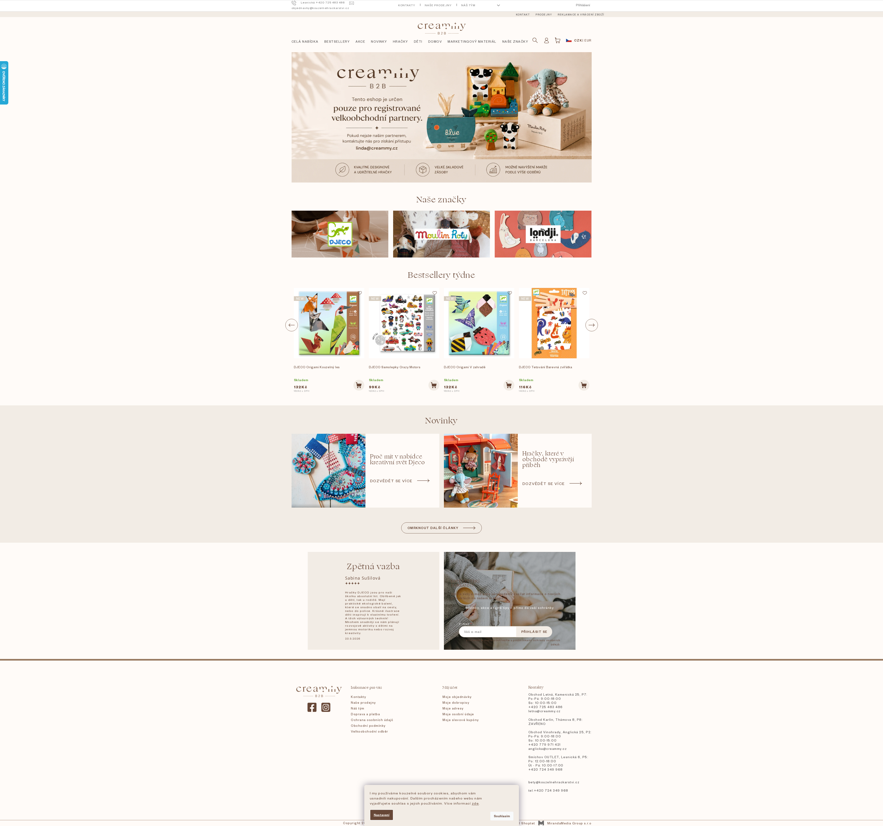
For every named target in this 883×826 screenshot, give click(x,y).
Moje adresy (453, 708)
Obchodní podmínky (368, 725)
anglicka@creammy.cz (547, 749)
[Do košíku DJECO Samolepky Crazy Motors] (433, 385)
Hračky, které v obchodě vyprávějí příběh (548, 459)
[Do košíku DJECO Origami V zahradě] (508, 385)
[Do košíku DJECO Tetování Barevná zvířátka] (584, 385)
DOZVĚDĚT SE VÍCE (391, 480)
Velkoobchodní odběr (369, 731)
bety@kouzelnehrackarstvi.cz (554, 782)
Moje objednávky (457, 697)
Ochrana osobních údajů (372, 720)
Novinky (441, 421)
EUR (588, 40)
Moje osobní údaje (458, 714)
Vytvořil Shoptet (521, 823)
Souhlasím (502, 816)
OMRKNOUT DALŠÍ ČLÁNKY (433, 528)
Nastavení (381, 815)
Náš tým (468, 5)
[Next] (591, 325)
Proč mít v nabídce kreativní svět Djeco (397, 459)
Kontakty (406, 5)
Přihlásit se (534, 632)
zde (475, 803)
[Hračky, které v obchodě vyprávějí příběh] (481, 471)
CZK (578, 40)
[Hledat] (535, 40)
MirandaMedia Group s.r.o (569, 823)
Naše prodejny (438, 5)
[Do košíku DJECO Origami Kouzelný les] (358, 385)
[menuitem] (523, 14)
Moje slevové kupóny (461, 720)
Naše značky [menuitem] (515, 41)
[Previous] (291, 325)
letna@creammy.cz (544, 711)
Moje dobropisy (456, 702)
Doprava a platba (365, 714)
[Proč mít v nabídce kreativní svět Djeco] (328, 471)
